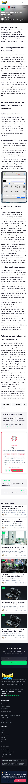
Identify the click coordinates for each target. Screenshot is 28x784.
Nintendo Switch (5, 735)
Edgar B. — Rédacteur (6, 720)
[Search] (22, 2)
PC (3, 9)
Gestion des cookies (6, 754)
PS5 (2, 732)
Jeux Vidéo (3, 737)
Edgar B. (14, 448)
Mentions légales (5, 749)
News (2, 730)
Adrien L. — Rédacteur (6, 722)
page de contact (10, 426)
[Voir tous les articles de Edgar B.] (14, 438)
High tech (3, 739)
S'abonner (14, 663)
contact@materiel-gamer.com (12, 695)
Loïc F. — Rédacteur (6, 717)
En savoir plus (19, 777)
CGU (2, 756)
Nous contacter (4, 708)
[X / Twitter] (6, 470)
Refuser (8, 780)
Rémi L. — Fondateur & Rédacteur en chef (11, 715)
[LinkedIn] (9, 470)
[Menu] (25, 2)
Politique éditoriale (5, 706)
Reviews (3, 741)
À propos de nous (5, 703)
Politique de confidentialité (7, 752)
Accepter (20, 780)
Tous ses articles (17, 470)
